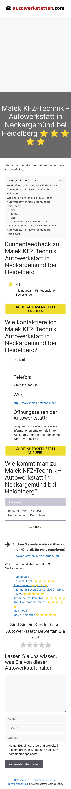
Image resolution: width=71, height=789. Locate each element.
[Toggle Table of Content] (59, 180)
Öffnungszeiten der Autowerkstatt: (29, 221)
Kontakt (23, 783)
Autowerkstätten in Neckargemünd (36, 556)
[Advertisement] (35, 54)
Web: (13, 217)
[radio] (23, 645)
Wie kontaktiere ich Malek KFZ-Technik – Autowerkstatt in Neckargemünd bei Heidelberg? (31, 202)
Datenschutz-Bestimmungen (31, 780)
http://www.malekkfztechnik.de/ (34, 403)
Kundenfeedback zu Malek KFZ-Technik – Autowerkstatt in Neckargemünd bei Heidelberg (32, 189)
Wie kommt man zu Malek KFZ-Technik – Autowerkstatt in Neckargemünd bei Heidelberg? (31, 229)
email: (14, 210)
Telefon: (15, 214)
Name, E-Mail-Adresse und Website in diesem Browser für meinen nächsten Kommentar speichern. (34, 750)
